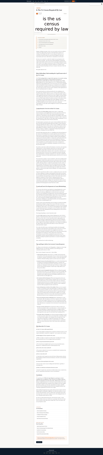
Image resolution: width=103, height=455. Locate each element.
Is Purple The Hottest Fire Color (41, 416)
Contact (38, 1)
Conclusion (40, 47)
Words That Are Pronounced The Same (42, 418)
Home (33, 1)
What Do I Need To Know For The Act (42, 426)
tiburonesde (29, 1)
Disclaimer (41, 1)
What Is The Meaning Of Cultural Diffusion (43, 412)
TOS (47, 1)
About (36, 1)
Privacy (45, 1)
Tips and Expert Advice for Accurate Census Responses (46, 44)
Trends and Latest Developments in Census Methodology (46, 42)
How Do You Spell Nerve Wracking (41, 410)
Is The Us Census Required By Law (50, 437)
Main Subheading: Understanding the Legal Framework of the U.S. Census (48, 39)
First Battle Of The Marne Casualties (42, 414)
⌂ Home (73, 1)
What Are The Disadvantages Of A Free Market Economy (45, 428)
